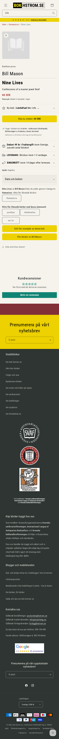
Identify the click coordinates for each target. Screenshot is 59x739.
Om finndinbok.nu (13, 414)
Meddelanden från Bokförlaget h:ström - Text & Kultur (29, 586)
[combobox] (29, 13)
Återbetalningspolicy (18, 728)
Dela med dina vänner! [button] (15, 247)
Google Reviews (38, 20)
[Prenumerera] (50, 340)
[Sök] (53, 13)
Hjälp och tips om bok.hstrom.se (20, 599)
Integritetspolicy (34, 728)
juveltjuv (11, 212)
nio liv (11, 220)
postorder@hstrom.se (37, 615)
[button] (6, 5)
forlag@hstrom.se (37, 623)
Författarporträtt (13, 579)
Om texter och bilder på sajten (19, 388)
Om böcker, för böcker (15, 592)
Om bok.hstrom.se (14, 362)
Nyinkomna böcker (14, 381)
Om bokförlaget (12, 401)
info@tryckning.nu (38, 619)
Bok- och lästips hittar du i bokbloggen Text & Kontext (29, 573)
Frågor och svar (12, 375)
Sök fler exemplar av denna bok (29, 228)
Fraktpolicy (23, 733)
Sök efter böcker (13, 368)
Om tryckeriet (11, 407)
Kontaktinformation (36, 733)
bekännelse (29, 212)
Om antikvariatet (13, 394)
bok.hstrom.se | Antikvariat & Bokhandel (27, 725)
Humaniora (11, 198)
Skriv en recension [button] (29, 295)
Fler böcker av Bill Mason (29, 237)
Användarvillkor (48, 728)
